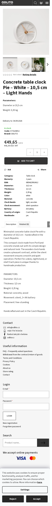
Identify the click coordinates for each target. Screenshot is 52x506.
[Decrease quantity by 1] (30, 152)
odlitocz (10, 337)
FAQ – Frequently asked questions (17, 351)
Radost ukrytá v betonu (17, 334)
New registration (10, 423)
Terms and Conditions (12, 358)
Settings (25, 489)
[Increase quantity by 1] (44, 152)
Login (9, 415)
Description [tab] (11, 224)
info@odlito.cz (13, 327)
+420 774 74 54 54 (14, 330)
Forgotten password (12, 426)
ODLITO (14, 133)
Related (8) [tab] (24, 224)
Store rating (8, 371)
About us (7, 368)
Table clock (30, 176)
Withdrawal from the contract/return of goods (23, 354)
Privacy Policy (9, 361)
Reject (13, 499)
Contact (6, 374)
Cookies (6, 364)
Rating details (29, 74)
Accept (36, 499)
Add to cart (28, 160)
